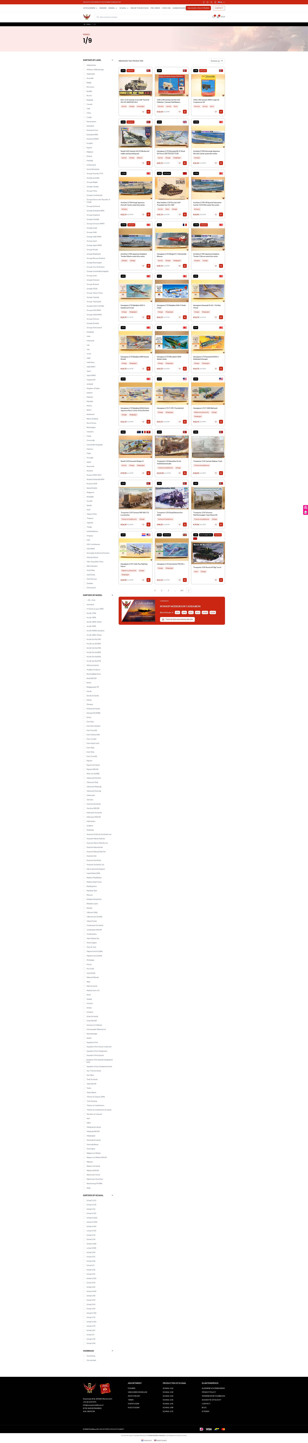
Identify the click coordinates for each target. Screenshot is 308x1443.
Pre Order (90, 969)
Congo (89, 117)
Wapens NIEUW (93, 1170)
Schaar (89, 1008)
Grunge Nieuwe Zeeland (96, 258)
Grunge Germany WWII (96, 224)
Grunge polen (92, 276)
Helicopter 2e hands (94, 813)
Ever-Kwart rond (93, 743)
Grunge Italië (92, 232)
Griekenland (91, 165)
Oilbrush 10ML (92, 912)
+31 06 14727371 (89, 1402)
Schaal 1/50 (91, 1300)
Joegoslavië (91, 380)
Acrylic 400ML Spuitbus (95, 631)
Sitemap (205, 1411)
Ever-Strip (90, 752)
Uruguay (90, 536)
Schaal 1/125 (91, 1213)
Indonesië (90, 341)
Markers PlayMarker (94, 878)
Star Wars (90, 1075)
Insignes (90, 826)
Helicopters (91, 821)
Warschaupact (92, 566)
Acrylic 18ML (91, 617)
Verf (88, 1118)
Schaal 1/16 (91, 1235)
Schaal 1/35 (91, 1274)
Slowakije (90, 497)
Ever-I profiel (91, 739)
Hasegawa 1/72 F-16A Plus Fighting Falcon (134, 565)
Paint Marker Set (93, 938)
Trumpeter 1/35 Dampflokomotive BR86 (170, 513)
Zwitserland (91, 588)
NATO (89, 410)
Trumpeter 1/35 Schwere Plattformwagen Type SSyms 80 (205, 513)
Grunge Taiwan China (95, 293)
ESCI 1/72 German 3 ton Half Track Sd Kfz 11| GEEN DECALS (135, 101)
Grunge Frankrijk (93, 219)
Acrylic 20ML (91, 626)
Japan (89, 371)
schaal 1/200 (91, 1248)
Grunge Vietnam (93, 319)
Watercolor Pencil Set (95, 1179)
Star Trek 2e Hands (94, 1071)
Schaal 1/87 (91, 1330)
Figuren (89, 761)
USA (88, 540)
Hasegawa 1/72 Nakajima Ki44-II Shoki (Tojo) (171, 306)
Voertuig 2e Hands (94, 1140)
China (89, 113)
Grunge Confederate (95, 195)
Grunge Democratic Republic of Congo (98, 200)
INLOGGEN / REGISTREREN (198, 8)
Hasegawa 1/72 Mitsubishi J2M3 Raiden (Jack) (169, 358)
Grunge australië (93, 178)
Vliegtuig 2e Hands (94, 1127)
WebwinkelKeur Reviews (157, 1435)
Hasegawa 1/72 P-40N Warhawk (205, 408)
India (88, 336)
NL (221, 2)
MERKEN (103, 8)
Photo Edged (91, 943)
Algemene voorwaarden (213, 1388)
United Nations (92, 531)
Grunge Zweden (93, 323)
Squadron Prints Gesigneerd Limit (99, 1066)
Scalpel (89, 999)
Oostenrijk (91, 440)
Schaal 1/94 (91, 1339)
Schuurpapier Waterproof (96, 1029)
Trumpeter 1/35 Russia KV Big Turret (207, 567)
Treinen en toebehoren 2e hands (99, 1110)
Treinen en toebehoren (95, 1105)
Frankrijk (90, 160)
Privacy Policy (209, 1392)
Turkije (89, 527)
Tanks (89, 1088)
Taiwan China (92, 514)
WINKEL (111, 8)
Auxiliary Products (93, 670)
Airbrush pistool (93, 665)
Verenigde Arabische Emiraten (98, 553)
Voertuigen (91, 1149)
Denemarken (91, 121)
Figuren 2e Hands (93, 765)
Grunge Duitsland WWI (95, 211)
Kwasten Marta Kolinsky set (97, 843)
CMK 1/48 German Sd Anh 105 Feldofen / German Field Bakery (168, 101)
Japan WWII (91, 375)
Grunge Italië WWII (94, 237)
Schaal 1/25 (91, 1257)
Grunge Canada (92, 186)
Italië (88, 358)
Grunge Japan (92, 241)
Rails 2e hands (92, 986)
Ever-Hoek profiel (93, 735)
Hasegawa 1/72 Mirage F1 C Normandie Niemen (171, 255)
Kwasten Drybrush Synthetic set (99, 834)
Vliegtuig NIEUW (93, 1131)
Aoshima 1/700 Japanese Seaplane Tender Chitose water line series (206, 255)
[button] (143, 111)
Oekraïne (90, 432)
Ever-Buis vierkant (93, 726)
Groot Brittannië (93, 169)
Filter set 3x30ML (93, 774)
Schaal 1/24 (91, 1252)
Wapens (90, 1162)
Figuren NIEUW (92, 769)
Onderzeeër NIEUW (94, 930)
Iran (88, 349)
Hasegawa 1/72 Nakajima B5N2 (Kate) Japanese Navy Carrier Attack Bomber (135, 409)
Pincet (89, 964)
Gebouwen (91, 795)
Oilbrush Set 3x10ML (95, 917)
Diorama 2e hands (93, 709)
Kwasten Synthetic (94, 860)
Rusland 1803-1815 (94, 475)
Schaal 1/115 (91, 1200)
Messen (90, 895)
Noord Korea (91, 423)
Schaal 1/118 (91, 1205)
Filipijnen (90, 152)
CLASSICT (121, 1429)
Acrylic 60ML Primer (94, 635)
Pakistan (90, 449)
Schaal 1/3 (90, 1265)
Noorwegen (91, 427)
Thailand (90, 518)
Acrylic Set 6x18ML (94, 652)
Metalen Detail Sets (94, 899)
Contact (206, 1404)
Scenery (90, 1003)
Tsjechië (90, 523)
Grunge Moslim (92, 250)
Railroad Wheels (93, 977)
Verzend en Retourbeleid (213, 1396)
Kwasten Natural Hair (95, 847)
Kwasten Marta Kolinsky (96, 839)
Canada (89, 104)
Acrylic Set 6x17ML (94, 648)
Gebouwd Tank (92, 782)
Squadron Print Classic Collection (99, 1047)
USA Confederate (93, 544)
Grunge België (92, 182)
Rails (88, 982)
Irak (88, 345)
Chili (88, 108)
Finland (89, 156)
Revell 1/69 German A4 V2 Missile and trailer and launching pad (135, 152)
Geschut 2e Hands (94, 804)
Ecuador (90, 143)
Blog (204, 1407)
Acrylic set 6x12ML (94, 644)
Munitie (89, 908)
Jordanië (90, 384)
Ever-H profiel (92, 730)
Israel (89, 354)
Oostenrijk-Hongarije (95, 445)
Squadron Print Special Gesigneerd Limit (99, 1061)
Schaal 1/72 (91, 1317)
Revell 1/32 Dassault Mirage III (132, 461)
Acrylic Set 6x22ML (94, 657)
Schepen (90, 1012)
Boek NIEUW (91, 678)
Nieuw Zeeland (92, 419)
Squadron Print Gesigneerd (97, 1051)
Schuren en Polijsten (94, 1025)
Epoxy (89, 717)
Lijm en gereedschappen (96, 869)
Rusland (90, 471)
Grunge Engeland (93, 215)
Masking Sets (92, 886)
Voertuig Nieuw (92, 1144)
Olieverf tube (92, 921)
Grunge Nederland (94, 254)
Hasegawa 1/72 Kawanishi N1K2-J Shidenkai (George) (206, 358)
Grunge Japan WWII (94, 245)
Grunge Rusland (93, 284)
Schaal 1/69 (91, 1309)
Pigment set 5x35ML (94, 956)
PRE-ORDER (155, 8)
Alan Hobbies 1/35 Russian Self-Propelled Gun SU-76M (169, 203)
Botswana (90, 87)
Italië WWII (91, 367)
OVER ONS (166, 8)
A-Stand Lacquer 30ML (95, 609)
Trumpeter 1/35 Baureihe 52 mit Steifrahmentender (169, 462)
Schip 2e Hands (92, 1016)
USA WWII (91, 549)
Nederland (90, 414)
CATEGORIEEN (89, 8)
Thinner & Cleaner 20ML (96, 1097)
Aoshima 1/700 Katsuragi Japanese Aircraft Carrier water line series (206, 152)
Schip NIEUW (92, 1021)
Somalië (89, 501)
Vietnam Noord (92, 557)
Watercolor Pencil (93, 1175)
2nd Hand (90, 604)
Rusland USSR (92, 484)
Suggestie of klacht (211, 1400)
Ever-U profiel (92, 756)
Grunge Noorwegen (94, 263)
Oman (89, 436)
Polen (89, 453)
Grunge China (92, 191)
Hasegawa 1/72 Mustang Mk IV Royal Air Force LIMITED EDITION (171, 152)
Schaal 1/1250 (92, 1218)
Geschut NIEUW (93, 808)
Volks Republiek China (95, 562)
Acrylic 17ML (91, 613)
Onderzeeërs (92, 934)
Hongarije (90, 332)
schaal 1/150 (91, 1231)
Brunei (89, 95)
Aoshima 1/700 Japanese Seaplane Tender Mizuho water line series (134, 255)
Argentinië (91, 74)
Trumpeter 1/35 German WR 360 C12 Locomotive (135, 513)
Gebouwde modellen (137, 1392)
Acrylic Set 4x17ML (94, 639)
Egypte (89, 147)
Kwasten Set (91, 856)
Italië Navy (91, 362)
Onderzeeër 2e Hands (95, 925)
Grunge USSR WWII (94, 315)
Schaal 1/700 (91, 1313)
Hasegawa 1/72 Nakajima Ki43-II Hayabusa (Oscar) (133, 306)
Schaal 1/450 (91, 1291)
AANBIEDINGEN (179, 8)
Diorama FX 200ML (94, 713)
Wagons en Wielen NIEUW (97, 1157)
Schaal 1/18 (91, 1239)
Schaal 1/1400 (92, 1222)
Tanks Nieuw (91, 1092)
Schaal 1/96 (91, 1343)
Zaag (88, 1188)
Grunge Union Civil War (95, 306)
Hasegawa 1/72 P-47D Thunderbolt (170, 408)
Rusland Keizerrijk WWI (95, 479)
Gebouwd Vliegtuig (94, 787)
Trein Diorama (92, 1101)
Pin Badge (90, 960)
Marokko (90, 401)
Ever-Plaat (90, 748)
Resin (89, 995)
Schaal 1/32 (91, 1270)
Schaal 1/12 (91, 1209)
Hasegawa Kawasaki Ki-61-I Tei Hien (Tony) (207, 306)
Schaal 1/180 (91, 1244)
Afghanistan (91, 65)
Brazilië (89, 91)
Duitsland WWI (92, 134)
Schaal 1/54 (91, 1304)
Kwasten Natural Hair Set (96, 852)
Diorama (90, 704)
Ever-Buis (90, 722)
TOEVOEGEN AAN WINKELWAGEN (179, 619)
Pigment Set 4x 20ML (95, 951)
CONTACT (219, 8)
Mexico (89, 406)
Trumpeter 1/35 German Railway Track (207, 461)
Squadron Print (92, 1042)
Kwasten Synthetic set (95, 865)
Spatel (89, 1038)
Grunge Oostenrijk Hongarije (97, 271)
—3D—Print (91, 600)
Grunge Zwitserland (94, 328)
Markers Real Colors (94, 882)
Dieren (89, 700)
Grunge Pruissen (93, 280)
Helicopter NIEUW (94, 817)
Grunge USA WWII (94, 310)
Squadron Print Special (95, 1055)
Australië (90, 78)
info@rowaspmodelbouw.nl (93, 1405)
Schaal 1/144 (91, 1226)
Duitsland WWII (93, 139)
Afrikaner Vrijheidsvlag (95, 69)
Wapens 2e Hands (93, 1166)
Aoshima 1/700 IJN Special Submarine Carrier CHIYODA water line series (207, 203)
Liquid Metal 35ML (93, 873)
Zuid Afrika (91, 570)
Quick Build (91, 973)
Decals (89, 691)
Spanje (89, 505)
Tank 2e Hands (92, 1079)
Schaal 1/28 (91, 1261)
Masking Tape (92, 891)
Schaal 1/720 (91, 1322)
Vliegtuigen (91, 1136)
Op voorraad (91, 1360)
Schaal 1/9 (90, 1335)
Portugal (90, 458)
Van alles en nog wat (94, 1114)
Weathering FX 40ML (95, 1183)
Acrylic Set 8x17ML (94, 661)
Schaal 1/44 (91, 1287)
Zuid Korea (91, 575)
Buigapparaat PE (93, 687)
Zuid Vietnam (92, 579)
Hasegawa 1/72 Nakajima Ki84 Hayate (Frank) (135, 358)
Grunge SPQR (92, 289)
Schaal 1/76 (91, 1326)
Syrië (88, 510)
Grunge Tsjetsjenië (94, 302)
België (89, 82)
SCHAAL (122, 8)
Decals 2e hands (93, 696)
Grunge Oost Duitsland (95, 267)
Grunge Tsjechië (93, 297)
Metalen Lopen (92, 904)
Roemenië (90, 466)
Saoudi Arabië (92, 488)
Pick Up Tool (91, 947)
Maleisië (90, 397)
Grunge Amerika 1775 (95, 173)
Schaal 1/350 (91, 1278)
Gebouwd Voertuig (94, 791)
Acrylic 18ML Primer (94, 622)
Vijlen (89, 1123)
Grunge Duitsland (93, 206)
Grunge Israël (92, 228)
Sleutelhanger (92, 1034)
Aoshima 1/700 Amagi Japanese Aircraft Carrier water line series (133, 203)
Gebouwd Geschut (94, 778)
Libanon (90, 393)
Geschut (90, 800)
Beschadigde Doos (94, 674)
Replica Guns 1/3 (93, 990)
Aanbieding (91, 1356)
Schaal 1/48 (91, 1296)
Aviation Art (134, 1396)
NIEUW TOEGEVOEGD (140, 8)
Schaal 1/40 (91, 1283)
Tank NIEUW (91, 1084)
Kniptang (90, 830)
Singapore (90, 492)
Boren (89, 683)
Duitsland (90, 126)
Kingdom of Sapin (93, 388)
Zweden (90, 583)
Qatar (89, 462)
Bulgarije (90, 100)
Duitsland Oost (92, 130)
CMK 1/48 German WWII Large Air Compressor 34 (206, 101)
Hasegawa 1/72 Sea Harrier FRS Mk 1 (170, 564)
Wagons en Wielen (94, 1153)
